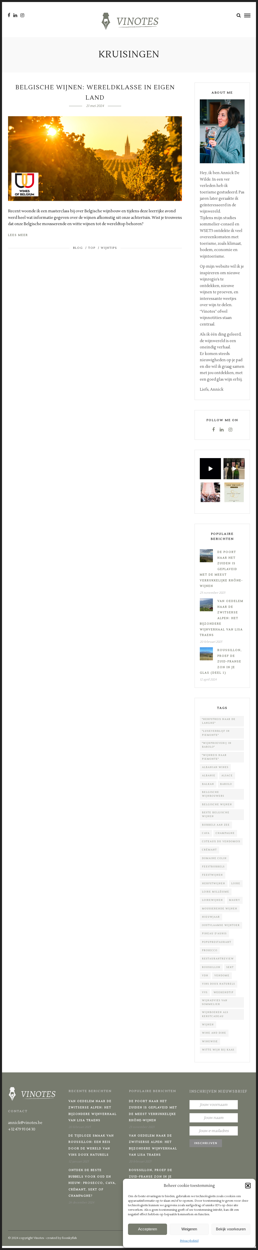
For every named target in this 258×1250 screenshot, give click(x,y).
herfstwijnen (213, 883)
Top (91, 248)
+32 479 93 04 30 (21, 1129)
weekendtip (224, 992)
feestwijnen (212, 874)
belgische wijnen (217, 804)
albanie (208, 775)
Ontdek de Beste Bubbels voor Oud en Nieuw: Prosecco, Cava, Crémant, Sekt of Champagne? (92, 1183)
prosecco (209, 950)
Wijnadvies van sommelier (215, 1002)
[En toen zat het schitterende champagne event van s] (234, 468)
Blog (78, 248)
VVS (205, 992)
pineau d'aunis (214, 933)
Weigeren (189, 1229)
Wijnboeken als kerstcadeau (215, 1014)
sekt (230, 967)
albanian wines (215, 767)
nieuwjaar (211, 916)
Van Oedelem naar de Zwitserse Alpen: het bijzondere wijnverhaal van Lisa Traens (221, 618)
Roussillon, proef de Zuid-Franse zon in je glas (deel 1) (221, 661)
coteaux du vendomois (221, 841)
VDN (205, 975)
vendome (222, 975)
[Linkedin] (15, 15)
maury (234, 900)
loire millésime (215, 891)
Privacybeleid (189, 1241)
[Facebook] (213, 429)
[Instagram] (22, 15)
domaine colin (214, 858)
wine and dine (214, 1032)
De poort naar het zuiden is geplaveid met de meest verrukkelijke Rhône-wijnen (221, 569)
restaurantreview (218, 958)
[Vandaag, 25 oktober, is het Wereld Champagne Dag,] (210, 492)
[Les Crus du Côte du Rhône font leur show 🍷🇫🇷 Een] (210, 468)
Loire (235, 883)
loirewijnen (212, 900)
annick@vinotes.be (25, 1122)
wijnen (208, 1024)
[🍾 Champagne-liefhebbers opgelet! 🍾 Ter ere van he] (234, 492)
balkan (208, 784)
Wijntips (109, 248)
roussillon (211, 967)
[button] (247, 1185)
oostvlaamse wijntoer (221, 925)
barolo (226, 784)
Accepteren (147, 1229)
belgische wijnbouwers (213, 794)
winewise (210, 1041)
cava (206, 833)
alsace (227, 775)
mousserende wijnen (219, 908)
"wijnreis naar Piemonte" (214, 757)
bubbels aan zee (216, 824)
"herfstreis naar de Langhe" (219, 721)
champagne (225, 833)
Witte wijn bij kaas (218, 1049)
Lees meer (18, 235)
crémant (209, 849)
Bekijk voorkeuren (231, 1229)
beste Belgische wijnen (216, 814)
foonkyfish (69, 1238)
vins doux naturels (218, 983)
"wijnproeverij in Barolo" (217, 745)
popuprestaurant (216, 942)
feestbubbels (213, 866)
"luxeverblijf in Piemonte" (216, 733)
